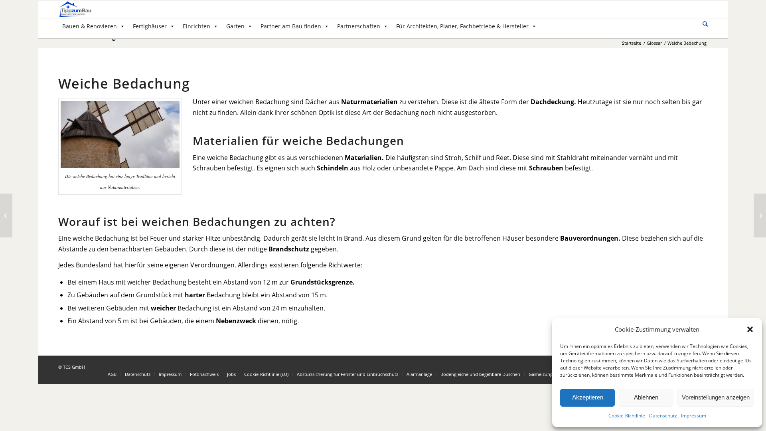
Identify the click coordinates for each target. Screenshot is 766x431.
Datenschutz (663, 415)
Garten (235, 26)
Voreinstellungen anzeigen (716, 397)
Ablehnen (646, 397)
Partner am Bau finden (291, 26)
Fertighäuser (150, 26)
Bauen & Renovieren (89, 26)
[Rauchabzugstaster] (6, 215)
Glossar (654, 43)
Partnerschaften (358, 26)
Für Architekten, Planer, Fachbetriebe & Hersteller (462, 26)
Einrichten (196, 26)
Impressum (693, 415)
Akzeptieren (587, 397)
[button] (750, 329)
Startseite (631, 43)
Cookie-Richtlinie (626, 415)
